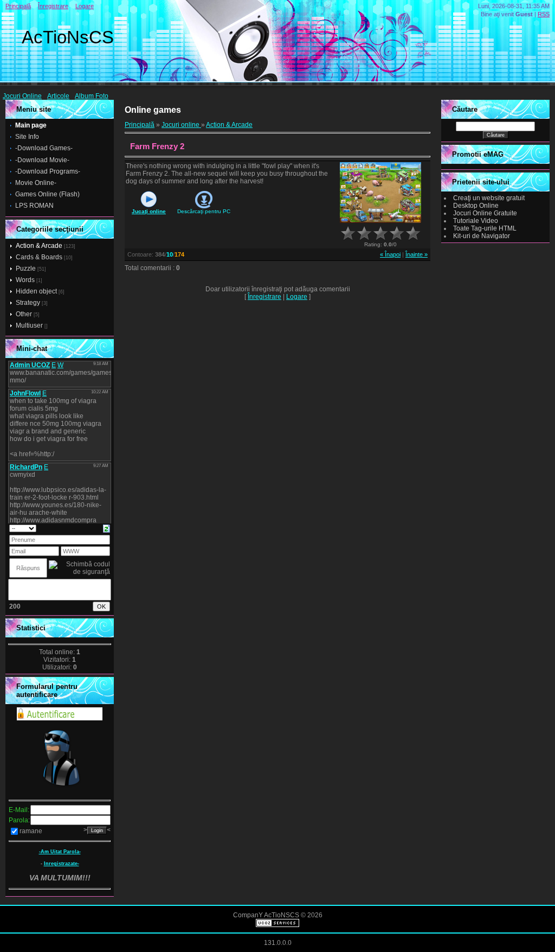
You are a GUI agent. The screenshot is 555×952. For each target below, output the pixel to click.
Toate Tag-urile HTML (485, 228)
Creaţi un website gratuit (489, 198)
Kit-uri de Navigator (481, 236)
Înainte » (416, 254)
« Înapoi (390, 254)
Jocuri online (181, 125)
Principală (18, 6)
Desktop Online (476, 205)
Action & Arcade (39, 246)
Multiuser (29, 325)
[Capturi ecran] (380, 192)
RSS (544, 14)
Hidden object (36, 291)
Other (24, 314)
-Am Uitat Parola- (60, 851)
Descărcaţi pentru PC (203, 211)
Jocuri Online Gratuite (485, 213)
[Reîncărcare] (106, 528)
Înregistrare (53, 6)
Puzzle (26, 268)
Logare (84, 6)
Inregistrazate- (61, 863)
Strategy (28, 302)
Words (25, 280)
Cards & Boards (39, 257)
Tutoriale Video (475, 221)
